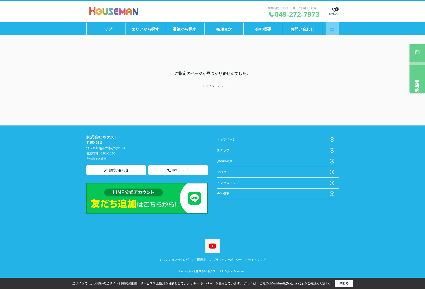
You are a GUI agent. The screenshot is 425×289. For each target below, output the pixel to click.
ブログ (221, 172)
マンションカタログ (176, 259)
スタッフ (223, 150)
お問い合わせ (302, 29)
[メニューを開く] (332, 28)
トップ (106, 29)
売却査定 (224, 29)
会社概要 (263, 29)
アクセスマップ (228, 183)
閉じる (344, 283)
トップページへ (213, 86)
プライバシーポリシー (227, 259)
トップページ (226, 139)
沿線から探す (185, 29)
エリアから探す (145, 29)
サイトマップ (256, 259)
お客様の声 (224, 161)
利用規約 (201, 259)
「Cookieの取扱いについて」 (286, 283)
